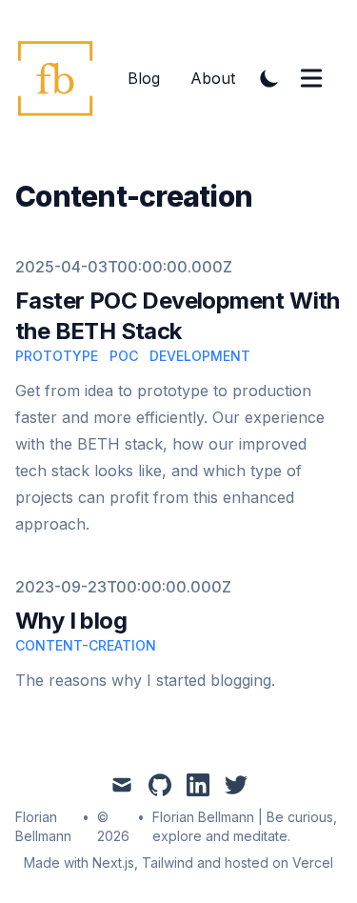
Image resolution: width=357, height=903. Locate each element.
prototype (56, 356)
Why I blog (71, 620)
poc (123, 356)
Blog (144, 78)
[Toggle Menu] (311, 78)
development (199, 356)
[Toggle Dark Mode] (269, 78)
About (212, 78)
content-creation (85, 645)
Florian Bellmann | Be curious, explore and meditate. (244, 826)
